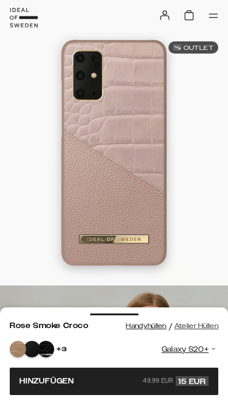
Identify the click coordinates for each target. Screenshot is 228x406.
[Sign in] (165, 15)
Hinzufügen (112, 381)
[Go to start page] (24, 17)
